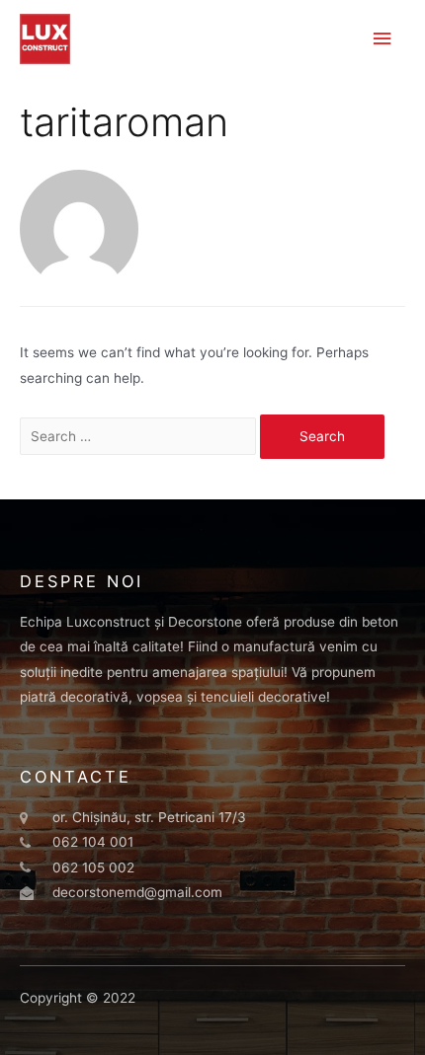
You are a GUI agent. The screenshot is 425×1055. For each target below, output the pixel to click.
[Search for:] (140, 436)
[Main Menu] (382, 39)
